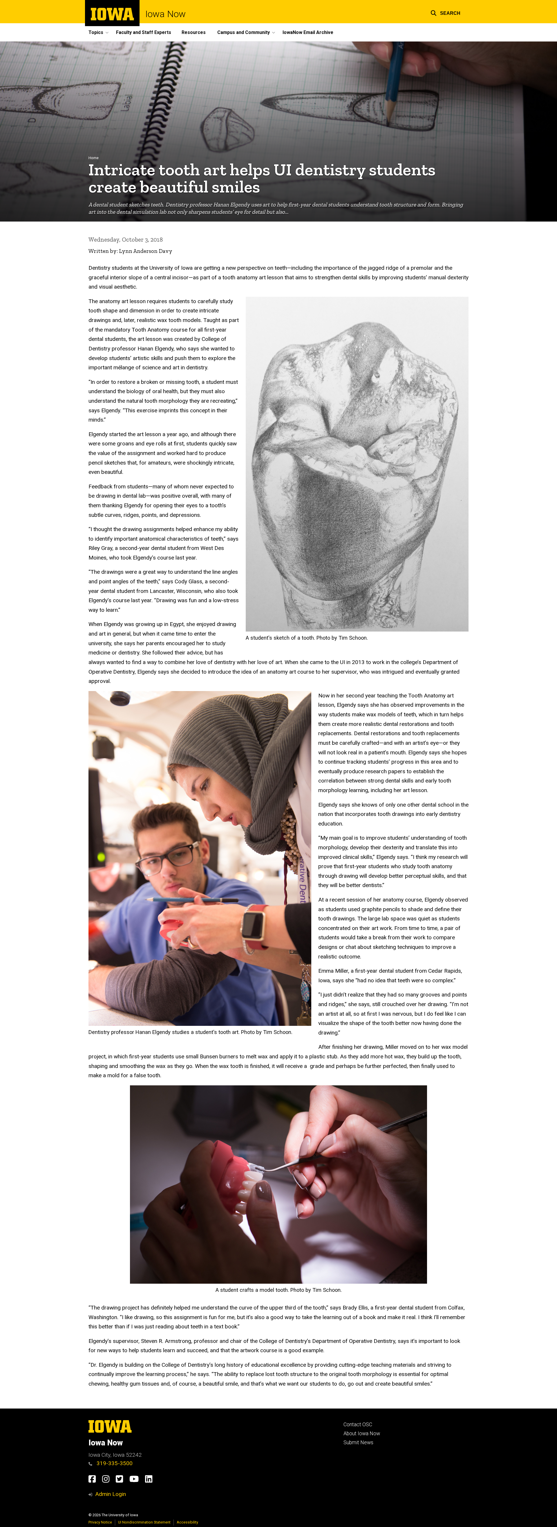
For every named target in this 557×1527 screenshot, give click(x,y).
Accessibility (187, 1522)
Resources (194, 32)
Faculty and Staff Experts (143, 32)
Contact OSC (357, 1424)
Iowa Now (165, 14)
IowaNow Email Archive (308, 32)
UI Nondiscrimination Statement (144, 1522)
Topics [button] (95, 32)
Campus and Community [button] (243, 32)
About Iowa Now (361, 1433)
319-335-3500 (114, 1463)
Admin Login (110, 1494)
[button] (445, 12)
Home (93, 158)
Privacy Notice (100, 1522)
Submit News (358, 1442)
